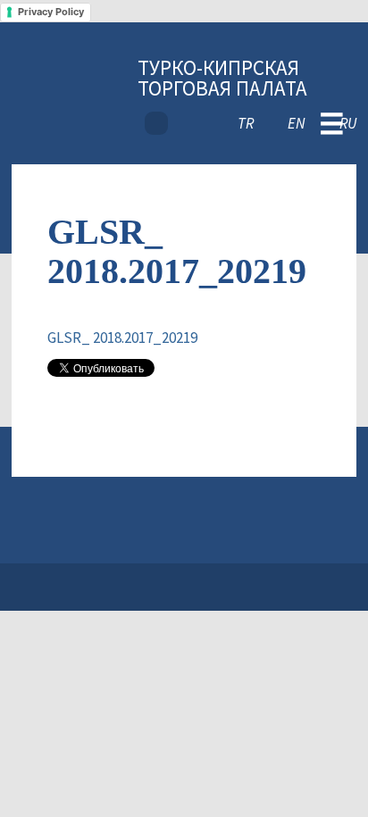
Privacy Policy (51, 11)
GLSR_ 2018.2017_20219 (122, 337)
